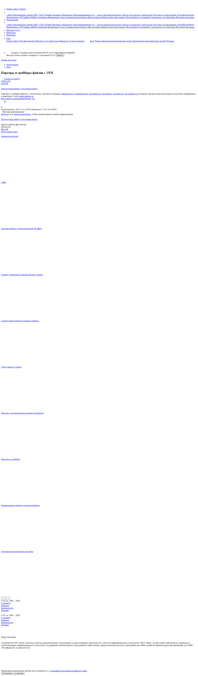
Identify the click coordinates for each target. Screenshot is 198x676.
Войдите (5, 114)
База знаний (160, 41)
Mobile (34, 17)
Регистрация (12, 64)
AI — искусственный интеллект (107, 15)
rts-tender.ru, (107, 94)
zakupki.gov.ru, (68, 94)
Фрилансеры (12, 20)
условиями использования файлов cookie (68, 671)
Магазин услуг (13, 30)
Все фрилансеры (27, 41)
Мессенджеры (94, 17)
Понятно (60, 55)
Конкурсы (11, 32)
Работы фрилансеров (104, 41)
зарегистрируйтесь (22, 114)
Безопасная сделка (123, 41)
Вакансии (10, 35)
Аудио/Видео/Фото (185, 15)
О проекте (6, 603)
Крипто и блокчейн (141, 17)
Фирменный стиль (56, 17)
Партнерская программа (143, 41)
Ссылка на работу (12, 79)
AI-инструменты (77, 41)
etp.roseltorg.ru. (131, 94)
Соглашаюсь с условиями (12, 674)
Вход (8, 67)
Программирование (82, 15)
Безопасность (7, 608)
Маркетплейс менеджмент (113, 17)
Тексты (125, 15)
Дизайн (48, 15)
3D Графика (25, 17)
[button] (9, 12)
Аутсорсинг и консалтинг (141, 15)
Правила (5, 605)
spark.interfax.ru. (26, 96)
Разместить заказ (8, 60)
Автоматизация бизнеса (76, 17)
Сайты (9, 15)
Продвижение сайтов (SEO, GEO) (29, 15)
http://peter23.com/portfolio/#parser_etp (18, 99)
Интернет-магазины (185, 17)
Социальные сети (158, 17)
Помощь (170, 41)
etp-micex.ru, (118, 94)
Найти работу (12, 41)
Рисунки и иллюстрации (165, 15)
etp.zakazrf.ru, (95, 94)
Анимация (42, 17)
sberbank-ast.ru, (82, 94)
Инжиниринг (12, 17)
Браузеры (171, 17)
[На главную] (3, 4)
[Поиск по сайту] (8, 48)
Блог (92, 41)
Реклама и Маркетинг (62, 15)
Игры (129, 17)
